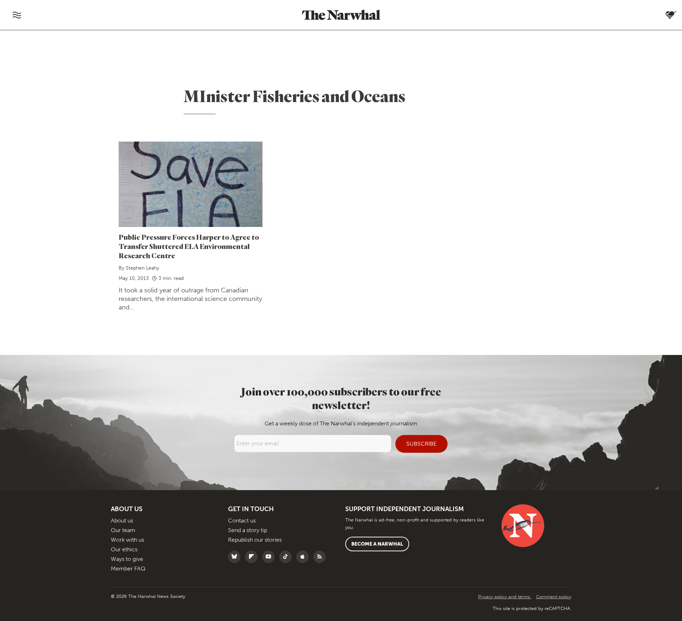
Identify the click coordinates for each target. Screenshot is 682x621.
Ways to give (127, 559)
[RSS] (321, 556)
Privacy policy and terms (504, 596)
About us (122, 520)
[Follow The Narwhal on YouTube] (270, 556)
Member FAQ (128, 568)
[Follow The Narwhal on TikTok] (287, 556)
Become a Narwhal (377, 544)
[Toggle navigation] (16, 15)
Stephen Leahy (142, 268)
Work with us (127, 539)
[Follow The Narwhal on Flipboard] (253, 556)
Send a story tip (247, 530)
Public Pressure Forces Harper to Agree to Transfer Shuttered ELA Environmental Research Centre (189, 246)
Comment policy (553, 596)
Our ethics (124, 549)
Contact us (242, 520)
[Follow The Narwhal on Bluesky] (236, 556)
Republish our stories (255, 539)
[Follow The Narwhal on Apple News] (304, 556)
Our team (123, 530)
